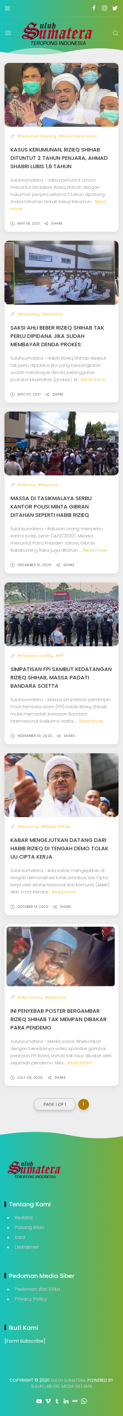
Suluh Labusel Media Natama (61, 1386)
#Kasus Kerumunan (78, 136)
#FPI (60, 655)
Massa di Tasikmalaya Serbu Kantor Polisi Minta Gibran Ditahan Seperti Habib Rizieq (51, 506)
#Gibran (26, 485)
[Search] (116, 33)
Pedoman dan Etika (37, 1289)
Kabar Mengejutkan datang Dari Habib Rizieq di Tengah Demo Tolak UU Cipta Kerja (59, 848)
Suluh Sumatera (68, 1380)
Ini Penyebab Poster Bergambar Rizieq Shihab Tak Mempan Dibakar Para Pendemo (58, 1019)
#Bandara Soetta (35, 655)
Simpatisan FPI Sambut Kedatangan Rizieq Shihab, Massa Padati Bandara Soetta (61, 677)
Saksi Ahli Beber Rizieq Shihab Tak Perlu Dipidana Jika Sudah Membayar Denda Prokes (57, 336)
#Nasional (52, 314)
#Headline (28, 314)
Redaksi (24, 1217)
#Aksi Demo (29, 997)
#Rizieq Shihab (56, 826)
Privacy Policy (31, 1299)
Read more (93, 380)
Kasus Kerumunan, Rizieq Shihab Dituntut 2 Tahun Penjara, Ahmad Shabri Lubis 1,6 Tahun (59, 158)
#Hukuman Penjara (36, 136)
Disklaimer (27, 1247)
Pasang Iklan (29, 1227)
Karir (20, 1237)
